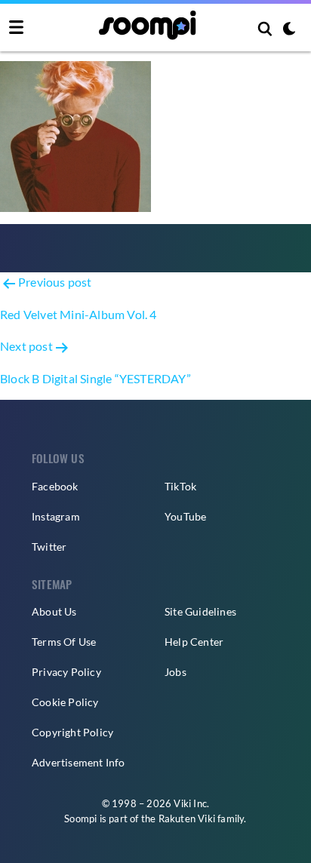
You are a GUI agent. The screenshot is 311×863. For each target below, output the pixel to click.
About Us (54, 611)
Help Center (194, 641)
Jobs (175, 671)
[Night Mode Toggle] (289, 30)
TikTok (180, 486)
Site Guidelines (200, 611)
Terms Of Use (64, 641)
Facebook (55, 486)
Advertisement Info (78, 762)
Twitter (49, 546)
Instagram (56, 516)
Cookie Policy (65, 702)
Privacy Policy (66, 671)
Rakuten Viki (187, 818)
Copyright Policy (72, 732)
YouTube (185, 516)
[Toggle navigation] (16, 27)
